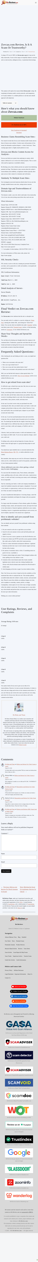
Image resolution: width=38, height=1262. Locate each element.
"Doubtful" (30, 325)
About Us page (22, 744)
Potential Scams (31, 51)
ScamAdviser (11, 904)
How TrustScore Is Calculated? (19, 130)
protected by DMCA (27, 1212)
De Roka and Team (10, 764)
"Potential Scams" (17, 327)
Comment (4, 833)
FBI (14, 452)
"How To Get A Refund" (23, 375)
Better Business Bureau (7, 452)
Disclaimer (19, 132)
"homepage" (10, 329)
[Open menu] (36, 3)
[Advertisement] (19, 1246)
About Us (19, 908)
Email (3, 862)
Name (3, 853)
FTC (17, 452)
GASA (21, 902)
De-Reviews (19, 924)
